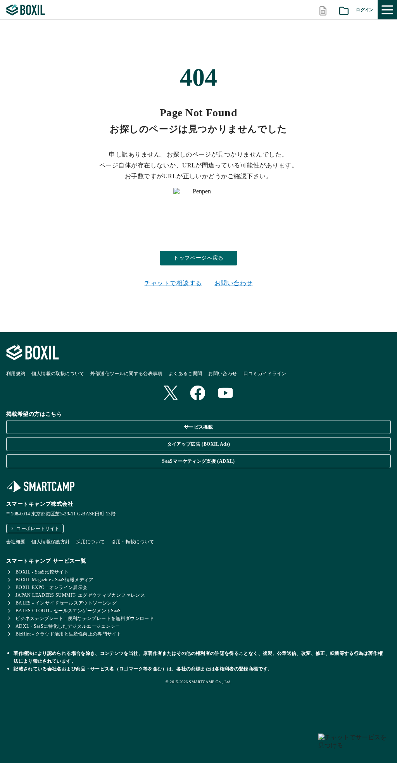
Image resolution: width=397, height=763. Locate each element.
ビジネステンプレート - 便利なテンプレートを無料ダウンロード (85, 618)
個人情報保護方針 (50, 541)
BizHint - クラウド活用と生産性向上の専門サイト (68, 634)
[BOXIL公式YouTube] (225, 394)
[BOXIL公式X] (171, 393)
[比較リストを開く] (323, 10)
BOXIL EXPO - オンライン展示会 (52, 587)
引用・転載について (132, 541)
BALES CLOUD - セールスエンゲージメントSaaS (68, 610)
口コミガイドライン (265, 373)
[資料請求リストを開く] (344, 10)
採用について (90, 541)
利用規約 (15, 373)
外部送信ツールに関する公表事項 (126, 373)
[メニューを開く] (387, 9)
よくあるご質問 (185, 373)
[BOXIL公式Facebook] (197, 393)
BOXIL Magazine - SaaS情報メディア (55, 579)
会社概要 (15, 541)
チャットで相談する (173, 283)
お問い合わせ (233, 283)
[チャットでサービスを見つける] (354, 745)
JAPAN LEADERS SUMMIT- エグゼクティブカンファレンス (80, 595)
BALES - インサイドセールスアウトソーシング (66, 603)
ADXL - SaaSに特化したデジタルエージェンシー (68, 626)
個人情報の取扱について (57, 373)
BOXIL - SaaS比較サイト (42, 572)
